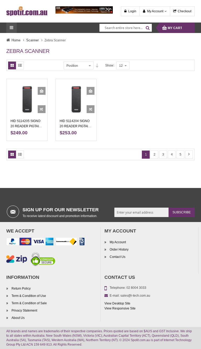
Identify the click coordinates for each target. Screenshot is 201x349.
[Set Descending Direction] (97, 65)
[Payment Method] (66, 242)
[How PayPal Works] (29, 242)
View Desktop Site (117, 303)
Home (16, 40)
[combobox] (125, 28)
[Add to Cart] (42, 91)
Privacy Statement (24, 310)
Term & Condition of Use (29, 296)
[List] (20, 65)
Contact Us (117, 257)
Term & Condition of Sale (29, 303)
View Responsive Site (120, 308)
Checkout (184, 11)
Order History (119, 249)
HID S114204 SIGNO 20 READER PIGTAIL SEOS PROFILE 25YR (75, 126)
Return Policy (21, 288)
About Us (18, 318)
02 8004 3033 (136, 288)
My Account (155, 11)
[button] (42, 109)
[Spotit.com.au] (27, 11)
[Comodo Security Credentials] (43, 260)
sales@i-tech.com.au (135, 295)
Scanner (32, 40)
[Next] (189, 155)
